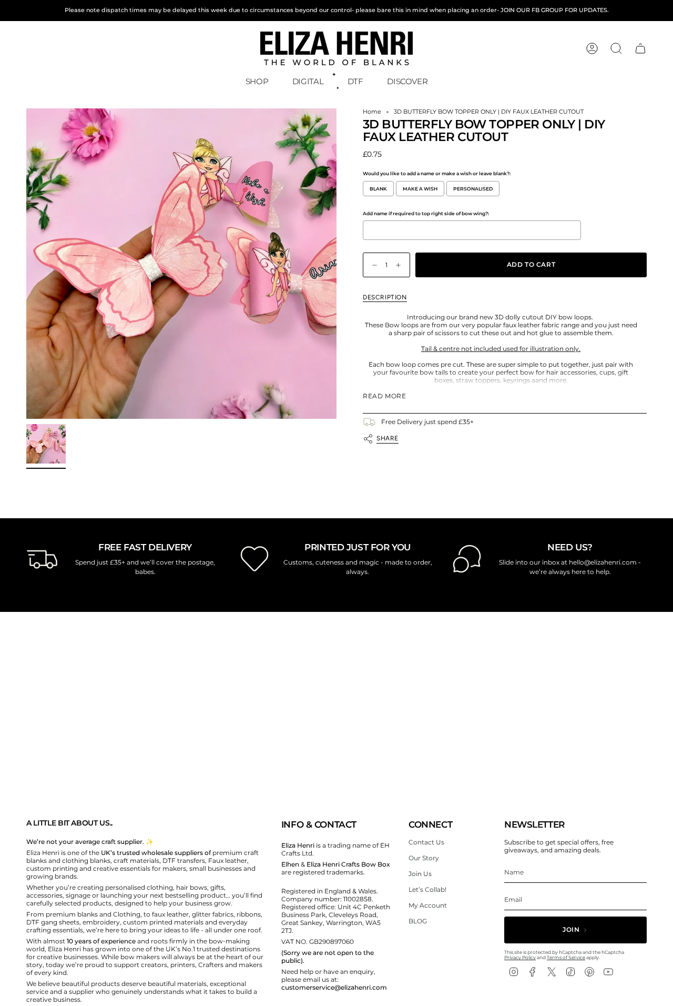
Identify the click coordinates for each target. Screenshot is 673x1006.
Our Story (424, 858)
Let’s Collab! (427, 889)
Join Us (420, 874)
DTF (355, 81)
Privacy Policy (520, 957)
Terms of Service (566, 957)
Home (372, 111)
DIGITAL (307, 81)
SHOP (257, 81)
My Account (428, 905)
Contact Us (426, 842)
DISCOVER (407, 81)
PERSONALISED (473, 189)
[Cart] (640, 48)
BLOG (418, 921)
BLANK (378, 189)
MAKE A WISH (420, 189)
